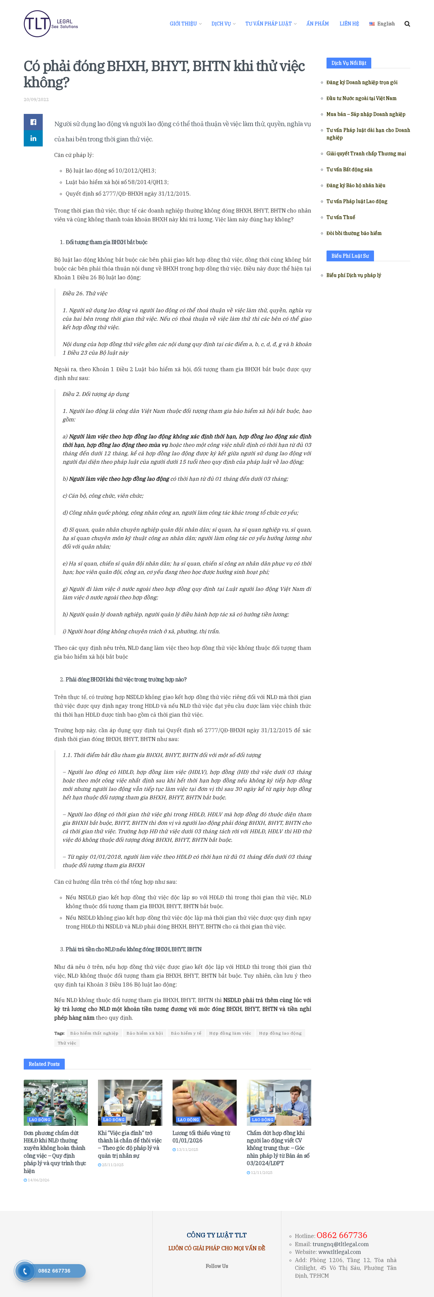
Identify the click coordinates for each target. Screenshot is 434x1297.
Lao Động (39, 1119)
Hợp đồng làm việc (230, 1033)
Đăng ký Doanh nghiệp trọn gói (362, 82)
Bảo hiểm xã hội (144, 1033)
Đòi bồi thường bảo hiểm (354, 233)
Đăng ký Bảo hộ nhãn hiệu (356, 185)
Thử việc (67, 1042)
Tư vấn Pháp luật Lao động (357, 201)
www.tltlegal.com (339, 1252)
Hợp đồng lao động (280, 1033)
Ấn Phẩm (318, 24)
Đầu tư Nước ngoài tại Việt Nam (362, 98)
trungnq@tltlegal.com (341, 1244)
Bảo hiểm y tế (186, 1033)
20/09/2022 (36, 99)
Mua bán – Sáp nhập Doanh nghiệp (366, 114)
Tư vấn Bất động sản (350, 169)
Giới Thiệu (183, 24)
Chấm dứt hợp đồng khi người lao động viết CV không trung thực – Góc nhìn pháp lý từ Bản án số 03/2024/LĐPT (278, 1148)
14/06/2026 (38, 1180)
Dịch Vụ (221, 24)
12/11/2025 (261, 1172)
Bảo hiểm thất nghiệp (94, 1033)
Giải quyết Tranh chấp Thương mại (366, 154)
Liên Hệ (349, 24)
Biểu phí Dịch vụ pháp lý (354, 275)
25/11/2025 (112, 1164)
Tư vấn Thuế (341, 217)
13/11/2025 (187, 1149)
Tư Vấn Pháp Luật (268, 24)
